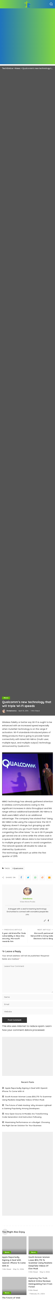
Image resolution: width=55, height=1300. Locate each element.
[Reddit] (42, 877)
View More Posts (27, 902)
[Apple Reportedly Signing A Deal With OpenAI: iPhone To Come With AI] (14, 1245)
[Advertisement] (27, 37)
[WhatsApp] (35, 877)
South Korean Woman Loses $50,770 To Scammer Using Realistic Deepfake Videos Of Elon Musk (40, 1263)
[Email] (49, 877)
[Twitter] (28, 877)
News (6, 698)
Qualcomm (18, 868)
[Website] (45, 920)
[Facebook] (21, 877)
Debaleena (11, 711)
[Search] (51, 4)
